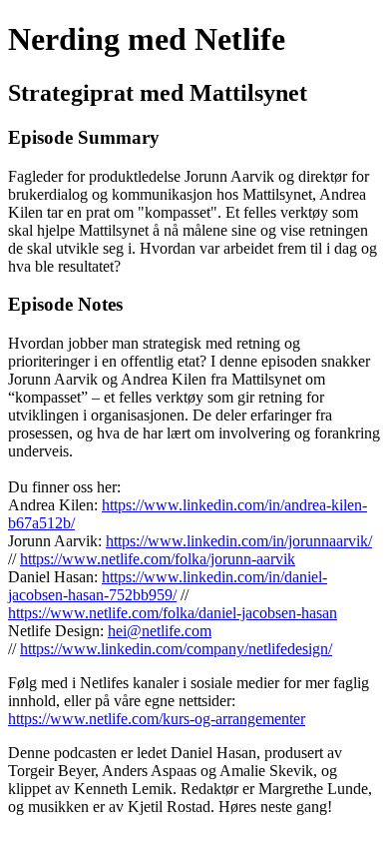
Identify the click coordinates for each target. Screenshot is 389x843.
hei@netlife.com (159, 630)
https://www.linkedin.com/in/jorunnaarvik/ (239, 540)
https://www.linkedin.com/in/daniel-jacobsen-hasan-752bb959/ (167, 585)
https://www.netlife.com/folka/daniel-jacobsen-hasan (172, 612)
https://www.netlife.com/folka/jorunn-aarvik (157, 558)
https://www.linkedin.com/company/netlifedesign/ (176, 648)
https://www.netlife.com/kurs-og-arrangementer (156, 718)
